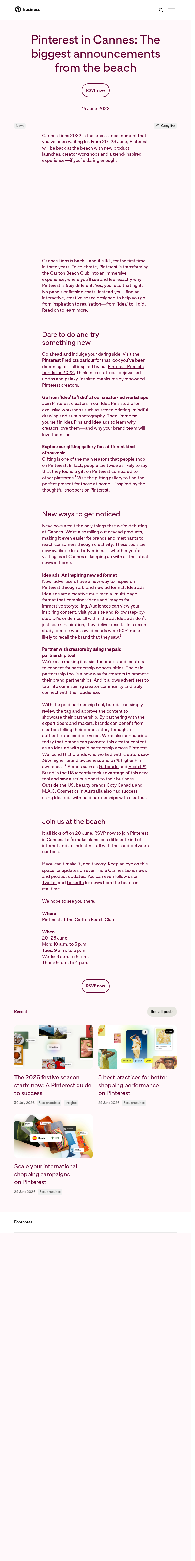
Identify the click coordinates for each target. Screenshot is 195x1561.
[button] (165, 126)
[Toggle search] (161, 9)
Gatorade (109, 766)
